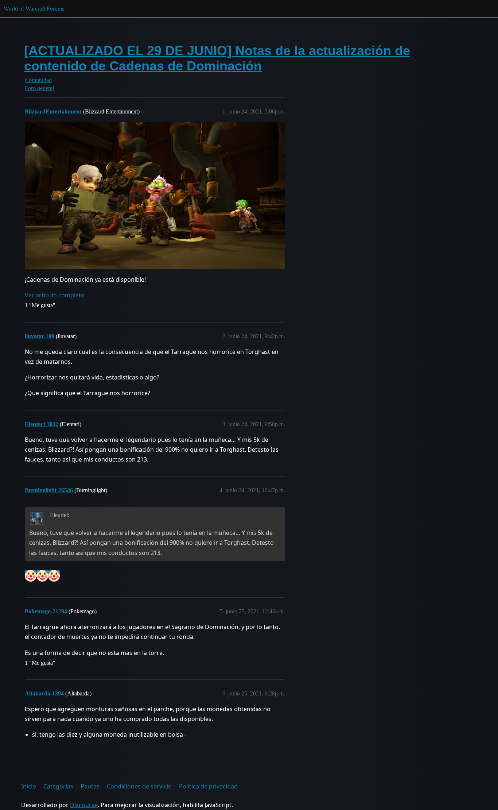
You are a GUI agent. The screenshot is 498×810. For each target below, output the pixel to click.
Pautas (90, 786)
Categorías (58, 786)
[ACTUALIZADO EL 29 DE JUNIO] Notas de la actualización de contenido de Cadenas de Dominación (217, 58)
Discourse (84, 805)
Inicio (28, 786)
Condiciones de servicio (139, 786)
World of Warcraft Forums (34, 8)
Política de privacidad (208, 786)
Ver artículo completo (55, 295)
